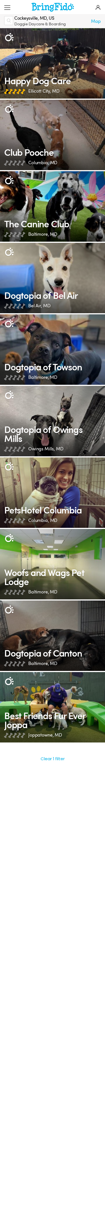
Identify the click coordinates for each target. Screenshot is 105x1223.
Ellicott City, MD (43, 91)
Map (96, 21)
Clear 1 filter (53, 759)
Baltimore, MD (42, 234)
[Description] (9, 37)
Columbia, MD (42, 163)
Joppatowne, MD (45, 735)
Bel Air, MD (39, 306)
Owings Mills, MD (46, 449)
